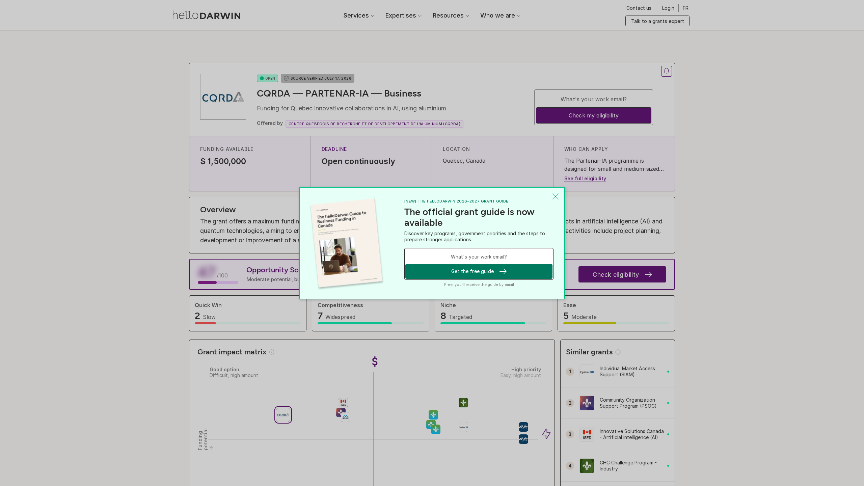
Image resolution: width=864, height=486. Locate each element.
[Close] (555, 196)
